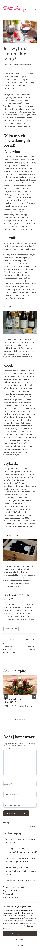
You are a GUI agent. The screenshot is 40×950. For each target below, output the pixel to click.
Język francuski (10, 890)
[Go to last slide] (6, 696)
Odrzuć (20, 945)
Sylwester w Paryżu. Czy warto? (20, 880)
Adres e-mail (11, 794)
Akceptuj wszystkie (20, 934)
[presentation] (20, 685)
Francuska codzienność (23, 64)
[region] (20, 926)
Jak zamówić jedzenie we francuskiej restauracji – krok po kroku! (20, 871)
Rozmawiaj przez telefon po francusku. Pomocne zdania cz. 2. (10, 648)
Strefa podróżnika (11, 897)
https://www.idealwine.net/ (16, 298)
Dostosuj (20, 940)
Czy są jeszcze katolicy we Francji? (30, 645)
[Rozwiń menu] (35, 9)
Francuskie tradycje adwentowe (16, 700)
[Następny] (34, 696)
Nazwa (8, 784)
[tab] (15, 719)
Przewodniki (8, 894)
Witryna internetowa (14, 805)
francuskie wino (11, 629)
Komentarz (9, 748)
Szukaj (6, 822)
